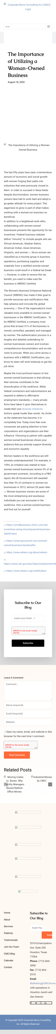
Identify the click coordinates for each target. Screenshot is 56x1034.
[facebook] (31, 1003)
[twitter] (36, 1003)
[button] (6, 784)
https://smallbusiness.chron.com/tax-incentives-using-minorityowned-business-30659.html (27, 529)
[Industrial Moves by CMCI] (41, 779)
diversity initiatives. (32, 409)
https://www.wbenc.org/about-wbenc (27, 552)
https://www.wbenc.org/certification (26, 571)
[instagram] (41, 1003)
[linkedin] (45, 1003)
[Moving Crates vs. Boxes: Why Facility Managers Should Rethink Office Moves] (14, 784)
